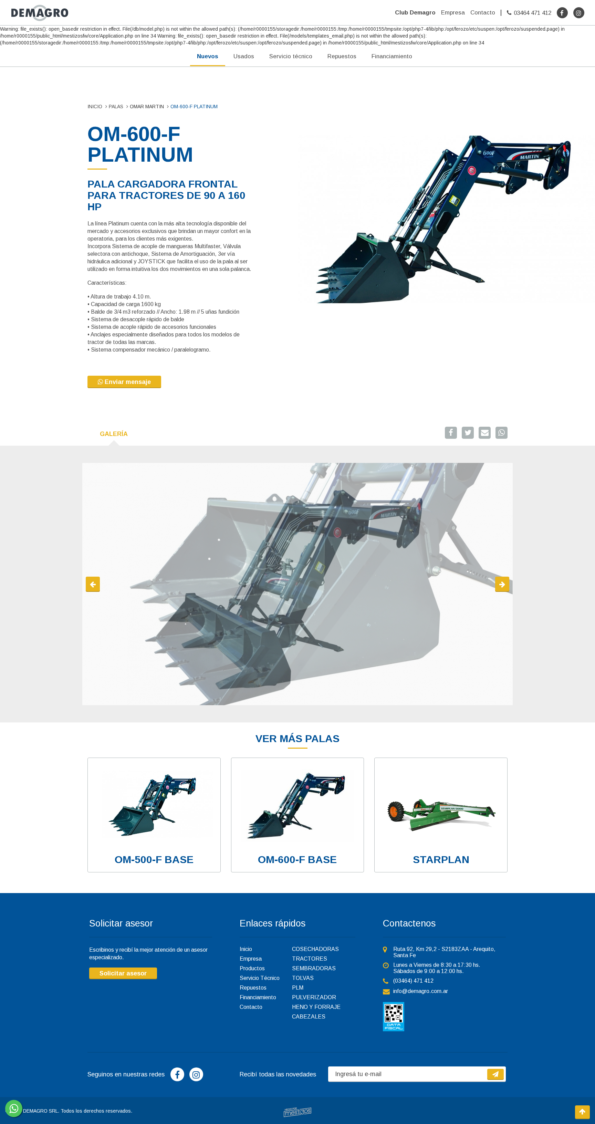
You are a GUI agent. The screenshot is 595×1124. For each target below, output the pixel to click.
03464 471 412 (532, 13)
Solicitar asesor (123, 973)
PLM (297, 988)
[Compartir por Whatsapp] (501, 433)
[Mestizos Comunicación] (297, 1112)
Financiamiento (392, 56)
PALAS (116, 106)
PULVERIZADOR (314, 997)
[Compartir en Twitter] (468, 433)
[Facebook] (562, 12)
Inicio (246, 949)
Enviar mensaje (127, 381)
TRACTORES (309, 959)
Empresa (453, 13)
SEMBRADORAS (314, 968)
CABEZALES (308, 1017)
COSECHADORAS (315, 949)
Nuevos (207, 56)
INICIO (94, 106)
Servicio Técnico (260, 978)
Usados (243, 56)
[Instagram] (578, 12)
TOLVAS (303, 978)
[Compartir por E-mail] (485, 433)
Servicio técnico (290, 56)
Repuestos (341, 56)
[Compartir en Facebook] (451, 433)
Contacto (482, 13)
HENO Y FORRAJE (316, 1007)
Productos (252, 968)
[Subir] (582, 1112)
